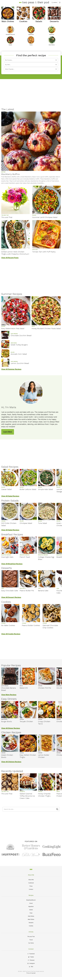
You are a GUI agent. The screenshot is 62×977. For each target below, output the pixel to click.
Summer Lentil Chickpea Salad (44, 217)
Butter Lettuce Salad (28, 489)
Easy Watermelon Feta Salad (12, 328)
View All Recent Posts (9, 258)
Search (55, 2)
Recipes (31, 895)
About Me (31, 875)
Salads (31, 909)
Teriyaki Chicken (26, 721)
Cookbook (31, 883)
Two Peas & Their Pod (34, 2)
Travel (31, 939)
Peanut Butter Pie (27, 591)
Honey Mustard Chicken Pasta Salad (46, 328)
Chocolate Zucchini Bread (21, 335)
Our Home (31, 943)
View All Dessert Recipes (11, 597)
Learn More (7, 432)
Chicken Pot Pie (44, 688)
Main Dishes (31, 919)
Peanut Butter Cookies (31, 625)
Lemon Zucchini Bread (20, 363)
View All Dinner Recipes (10, 728)
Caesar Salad (6, 489)
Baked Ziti (24, 688)
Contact (31, 889)
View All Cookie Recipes (10, 634)
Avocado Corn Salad (19, 354)
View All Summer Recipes (11, 369)
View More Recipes (8, 695)
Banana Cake (43, 591)
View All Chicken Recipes (11, 762)
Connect (31, 949)
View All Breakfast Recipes (11, 564)
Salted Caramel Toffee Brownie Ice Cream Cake (27, 796)
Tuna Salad (42, 523)
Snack (31, 903)
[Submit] (57, 809)
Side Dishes (31, 916)
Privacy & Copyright (31, 973)
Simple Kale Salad (45, 489)
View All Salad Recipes (10, 496)
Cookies (31, 925)
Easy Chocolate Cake (9, 591)
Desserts (31, 922)
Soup (31, 913)
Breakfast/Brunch (31, 900)
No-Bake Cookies (8, 625)
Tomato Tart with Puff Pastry (44, 252)
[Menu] (60, 2)
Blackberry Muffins (10, 174)
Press (31, 886)
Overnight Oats (7, 557)
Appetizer (31, 906)
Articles (31, 932)
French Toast (25, 557)
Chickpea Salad (26, 523)
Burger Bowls (6, 721)
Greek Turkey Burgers (19, 345)
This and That (6, 217)
